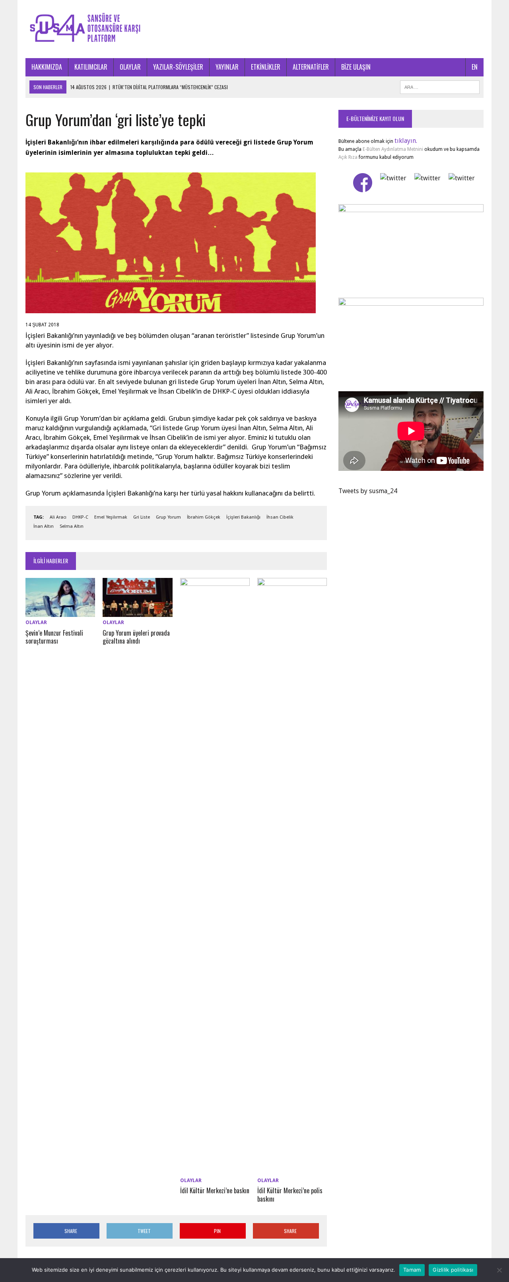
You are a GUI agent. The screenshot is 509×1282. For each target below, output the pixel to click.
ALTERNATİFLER (311, 67)
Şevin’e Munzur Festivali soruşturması (54, 637)
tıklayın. (405, 140)
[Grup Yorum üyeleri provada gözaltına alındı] (137, 612)
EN (475, 67)
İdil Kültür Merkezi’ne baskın (214, 1190)
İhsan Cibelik (279, 517)
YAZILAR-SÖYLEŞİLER (178, 67)
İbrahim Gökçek (203, 517)
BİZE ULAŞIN (356, 67)
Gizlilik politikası (453, 1269)
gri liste (141, 517)
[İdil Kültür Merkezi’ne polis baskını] (292, 1169)
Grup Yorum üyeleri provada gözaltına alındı (136, 637)
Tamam (412, 1269)
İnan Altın (43, 526)
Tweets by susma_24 (367, 491)
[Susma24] (254, 29)
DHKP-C (80, 517)
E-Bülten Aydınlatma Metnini (393, 149)
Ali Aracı (58, 517)
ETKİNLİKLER (265, 67)
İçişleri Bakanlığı (243, 517)
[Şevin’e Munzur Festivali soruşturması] (60, 612)
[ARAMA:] (440, 86)
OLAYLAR (130, 67)
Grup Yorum (168, 517)
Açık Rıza (347, 157)
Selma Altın (72, 526)
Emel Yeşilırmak (110, 517)
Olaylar (36, 622)
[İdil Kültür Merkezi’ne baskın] (215, 1169)
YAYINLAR (227, 67)
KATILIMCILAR (90, 67)
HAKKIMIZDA (46, 67)
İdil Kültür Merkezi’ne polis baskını (289, 1195)
